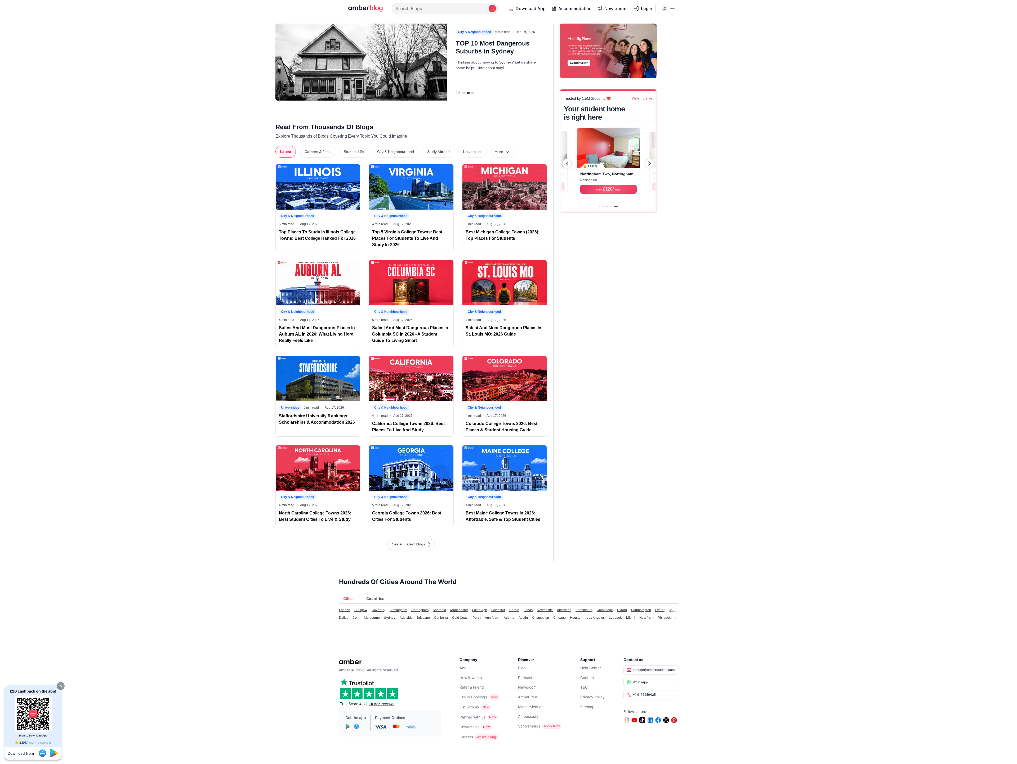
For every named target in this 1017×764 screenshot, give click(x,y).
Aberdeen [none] (564, 610)
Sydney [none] (389, 618)
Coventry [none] (378, 610)
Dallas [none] (343, 618)
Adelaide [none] (406, 618)
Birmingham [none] (398, 610)
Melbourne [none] (372, 618)
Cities (348, 598)
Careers (466, 737)
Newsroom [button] (615, 8)
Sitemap (587, 706)
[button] (61, 686)
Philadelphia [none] (667, 618)
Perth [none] (477, 618)
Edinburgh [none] (479, 610)
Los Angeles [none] (596, 618)
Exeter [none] (659, 610)
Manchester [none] (459, 610)
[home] (362, 8)
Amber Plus (528, 697)
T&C (584, 687)
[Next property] (649, 163)
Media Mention (530, 706)
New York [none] (646, 618)
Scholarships (529, 726)
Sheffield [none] (439, 610)
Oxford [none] (622, 610)
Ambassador (529, 716)
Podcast (525, 677)
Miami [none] (630, 618)
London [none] (344, 610)
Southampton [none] (641, 610)
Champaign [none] (540, 618)
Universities (469, 727)
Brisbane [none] (423, 618)
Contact (587, 677)
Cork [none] (356, 618)
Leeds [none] (528, 610)
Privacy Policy (592, 697)
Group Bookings (473, 697)
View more (640, 98)
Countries (375, 598)
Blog (522, 668)
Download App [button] (531, 8)
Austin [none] (523, 618)
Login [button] (646, 8)
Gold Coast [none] (460, 618)
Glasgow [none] (360, 610)
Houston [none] (576, 618)
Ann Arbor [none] (492, 618)
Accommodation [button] (575, 8)
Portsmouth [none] (584, 610)
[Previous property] (567, 163)
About (465, 668)
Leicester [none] (498, 610)
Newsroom (527, 687)
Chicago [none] (559, 618)
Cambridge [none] (605, 610)
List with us (469, 707)
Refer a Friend (472, 687)
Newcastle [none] (545, 610)
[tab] (599, 206)
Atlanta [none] (509, 618)
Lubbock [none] (615, 618)
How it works (471, 677)
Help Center (590, 668)
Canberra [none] (441, 618)
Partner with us (472, 717)
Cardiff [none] (514, 610)
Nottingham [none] (420, 610)
